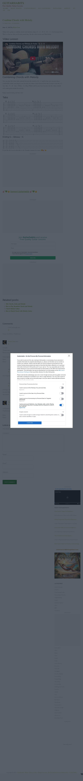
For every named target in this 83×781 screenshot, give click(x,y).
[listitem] (41, 384)
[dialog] (41, 390)
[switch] (61, 388)
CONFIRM (30, 422)
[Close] (69, 356)
